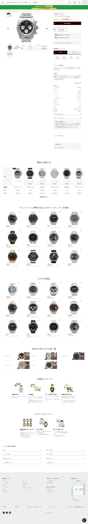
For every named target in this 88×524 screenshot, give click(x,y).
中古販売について (50, 489)
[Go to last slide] (8, 28)
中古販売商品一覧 (50, 491)
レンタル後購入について (51, 480)
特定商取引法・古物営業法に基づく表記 (34, 506)
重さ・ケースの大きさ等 (59, 117)
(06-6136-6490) (63, 34)
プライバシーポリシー (55, 506)
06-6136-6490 (77, 507)
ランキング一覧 (6, 487)
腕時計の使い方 (59, 144)
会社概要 (4, 506)
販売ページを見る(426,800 (61, 30)
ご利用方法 (5, 491)
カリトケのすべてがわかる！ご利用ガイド (63, 42)
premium (55, 19)
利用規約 (24, 485)
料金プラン (5, 489)
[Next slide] (47, 28)
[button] (10, 47)
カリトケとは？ (6, 480)
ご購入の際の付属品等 (58, 114)
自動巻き (79, 91)
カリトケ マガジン (25, 489)
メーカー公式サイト (60, 147)
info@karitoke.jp (78, 506)
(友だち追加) (63, 37)
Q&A (23, 480)
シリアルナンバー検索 (26, 487)
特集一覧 (4, 485)
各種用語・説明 (78, 82)
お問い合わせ (70, 506)
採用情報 (16, 506)
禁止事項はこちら (59, 79)
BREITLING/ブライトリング (59, 13)
